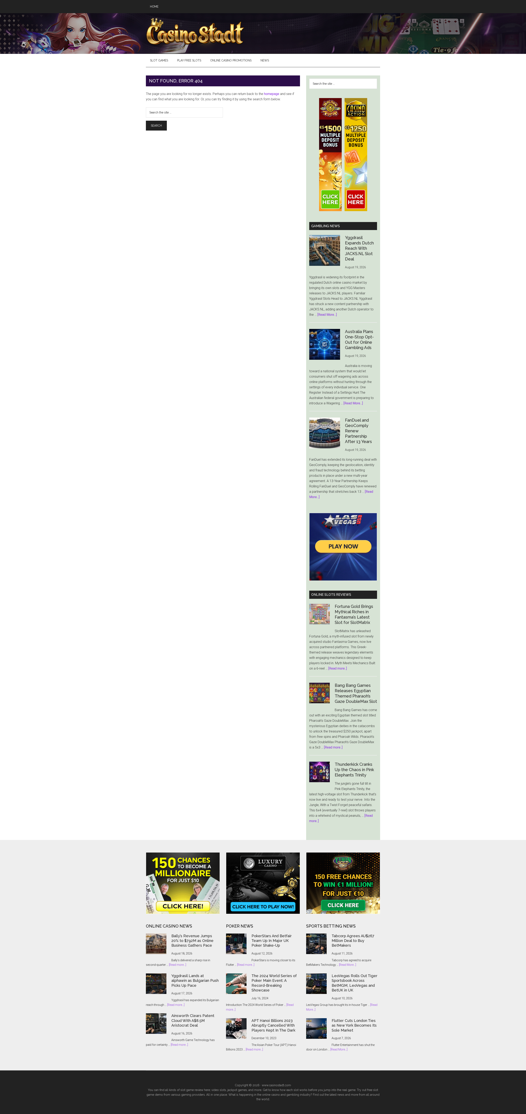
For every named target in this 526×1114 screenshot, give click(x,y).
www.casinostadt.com (276, 1085)
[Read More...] (327, 315)
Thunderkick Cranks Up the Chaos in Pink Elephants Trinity (354, 769)
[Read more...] (177, 964)
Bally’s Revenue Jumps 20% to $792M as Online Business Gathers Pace (192, 941)
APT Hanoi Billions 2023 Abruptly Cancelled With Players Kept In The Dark (273, 1025)
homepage (271, 94)
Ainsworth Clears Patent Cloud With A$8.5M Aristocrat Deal (192, 1020)
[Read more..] (337, 668)
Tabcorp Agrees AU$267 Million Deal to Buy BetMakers (353, 941)
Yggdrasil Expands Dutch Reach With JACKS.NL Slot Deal (359, 248)
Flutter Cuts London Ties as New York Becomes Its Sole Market (354, 1025)
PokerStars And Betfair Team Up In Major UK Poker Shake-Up (271, 941)
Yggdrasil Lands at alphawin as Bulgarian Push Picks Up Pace (195, 981)
